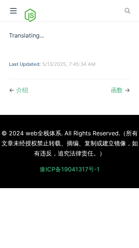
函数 (117, 90)
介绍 (22, 90)
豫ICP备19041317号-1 (70, 169)
